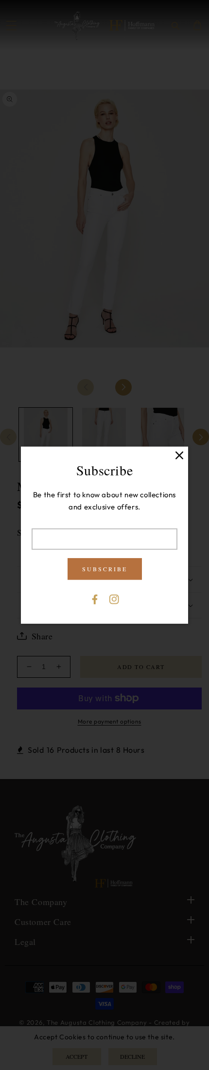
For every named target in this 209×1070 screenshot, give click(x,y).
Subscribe (104, 569)
